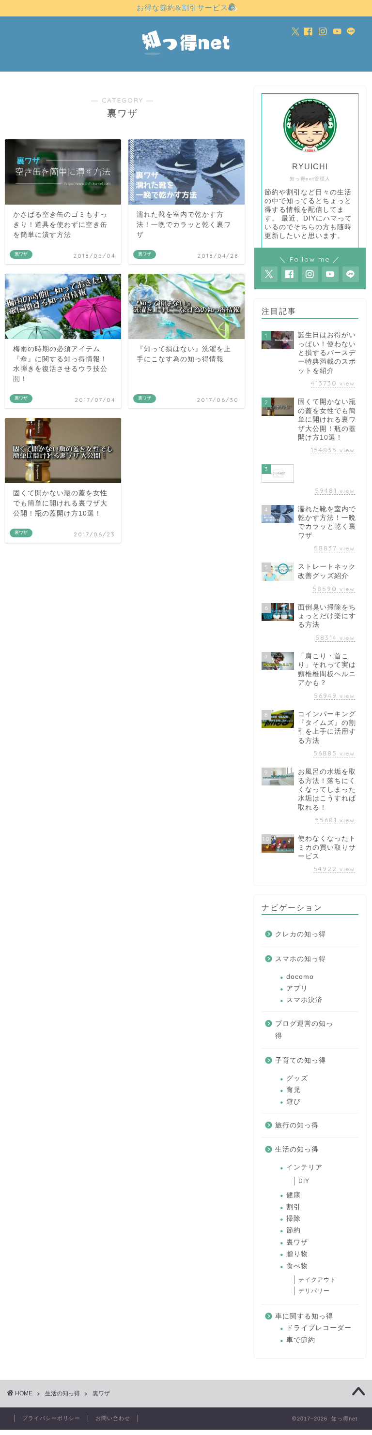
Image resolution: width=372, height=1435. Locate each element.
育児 (293, 1090)
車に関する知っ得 (304, 1316)
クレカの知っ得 (300, 934)
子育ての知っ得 (300, 1060)
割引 (293, 1207)
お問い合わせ (112, 1418)
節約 (293, 1230)
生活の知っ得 (297, 1149)
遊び (293, 1101)
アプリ (297, 988)
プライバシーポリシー (51, 1418)
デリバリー (314, 1290)
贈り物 (297, 1253)
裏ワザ (297, 1242)
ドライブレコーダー (319, 1327)
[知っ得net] (186, 57)
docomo (300, 976)
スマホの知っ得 (300, 958)
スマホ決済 (304, 1000)
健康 (293, 1194)
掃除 (293, 1218)
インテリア (304, 1167)
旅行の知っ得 (297, 1125)
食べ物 (297, 1266)
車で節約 (300, 1340)
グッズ (297, 1078)
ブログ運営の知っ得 (304, 1030)
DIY (304, 1181)
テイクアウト (317, 1279)
